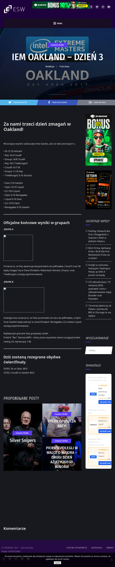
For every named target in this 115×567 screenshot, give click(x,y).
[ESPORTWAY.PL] (15, 9)
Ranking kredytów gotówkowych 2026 (97, 378)
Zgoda (57, 563)
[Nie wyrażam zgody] (111, 559)
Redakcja (50, 66)
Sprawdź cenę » (106, 402)
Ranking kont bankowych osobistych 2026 (96, 442)
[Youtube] (109, 7)
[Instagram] (103, 7)
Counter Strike (57, 45)
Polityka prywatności (76, 548)
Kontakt (110, 548)
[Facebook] (91, 7)
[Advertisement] (57, 78)
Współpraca (96, 548)
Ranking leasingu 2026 (97, 411)
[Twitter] (97, 7)
